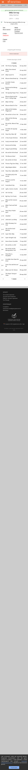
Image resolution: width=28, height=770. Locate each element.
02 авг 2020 (23, 185)
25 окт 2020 (23, 149)
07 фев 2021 (23, 93)
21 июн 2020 (23, 216)
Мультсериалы (18, 5)
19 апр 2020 (23, 241)
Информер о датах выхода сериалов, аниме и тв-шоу (14, 320)
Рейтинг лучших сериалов (10, 298)
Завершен (6, 35)
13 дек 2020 (23, 129)
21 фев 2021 (23, 83)
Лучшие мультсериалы (9, 296)
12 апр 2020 (23, 249)
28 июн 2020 (23, 206)
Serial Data (15, 1)
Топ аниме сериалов (8, 294)
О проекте (6, 306)
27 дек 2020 (23, 119)
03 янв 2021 (23, 110)
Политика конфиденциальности (12, 308)
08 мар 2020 (23, 270)
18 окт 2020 (23, 156)
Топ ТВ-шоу (6, 300)
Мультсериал (6, 29)
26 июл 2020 (23, 189)
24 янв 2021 (23, 102)
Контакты (5, 310)
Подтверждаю (14, 767)
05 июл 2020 (23, 196)
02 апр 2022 (23, 66)
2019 (25, 5)
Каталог (5, 292)
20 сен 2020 (23, 167)
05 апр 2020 (23, 260)
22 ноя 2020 (23, 141)
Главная (3, 5)
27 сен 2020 (23, 160)
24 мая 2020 (23, 224)
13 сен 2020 (23, 175)
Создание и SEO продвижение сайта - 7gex (15, 324)
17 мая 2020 (23, 234)
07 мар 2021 (23, 75)
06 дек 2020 (23, 138)
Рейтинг (10, 5)
